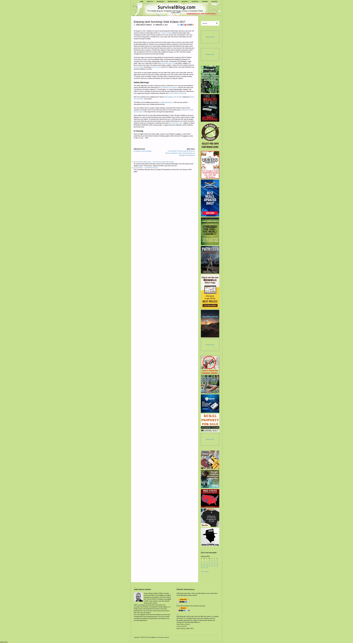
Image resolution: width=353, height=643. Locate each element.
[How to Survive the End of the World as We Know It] (210, 231)
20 (204, 566)
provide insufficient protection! (177, 93)
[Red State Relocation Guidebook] (210, 498)
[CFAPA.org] (210, 537)
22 (209, 566)
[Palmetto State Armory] (210, 198)
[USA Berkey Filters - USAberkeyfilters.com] (210, 384)
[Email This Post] (180, 24)
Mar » (207, 571)
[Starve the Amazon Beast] (210, 365)
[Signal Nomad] (210, 323)
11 (217, 562)
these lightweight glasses (165, 102)
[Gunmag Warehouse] (210, 108)
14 (207, 564)
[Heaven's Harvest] (210, 165)
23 (212, 566)
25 (217, 566)
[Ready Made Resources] (210, 79)
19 (201, 566)
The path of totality (165, 33)
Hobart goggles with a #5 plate (173, 97)
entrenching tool (138, 67)
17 (214, 564)
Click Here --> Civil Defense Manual (146, 167)
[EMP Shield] (210, 403)
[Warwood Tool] (210, 460)
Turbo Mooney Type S (176, 123)
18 (217, 564)
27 (204, 567)
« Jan (202, 571)
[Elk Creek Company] (210, 136)
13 (204, 564)
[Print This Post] (178, 24)
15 (209, 564)
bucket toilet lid (157, 67)
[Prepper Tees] (210, 517)
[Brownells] (210, 291)
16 (212, 564)
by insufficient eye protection (168, 87)
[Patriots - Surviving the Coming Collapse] (210, 260)
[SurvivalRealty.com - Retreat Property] (210, 423)
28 (207, 567)
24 (214, 566)
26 (201, 567)
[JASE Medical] (210, 479)
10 (214, 562)
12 (201, 564)
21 (207, 566)
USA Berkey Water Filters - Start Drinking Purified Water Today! (154, 162)
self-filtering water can (167, 63)
